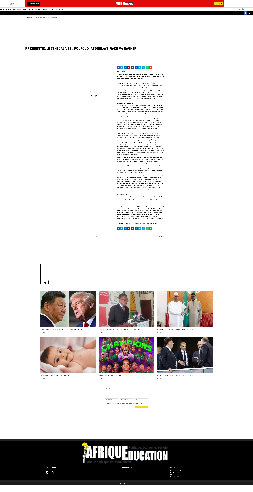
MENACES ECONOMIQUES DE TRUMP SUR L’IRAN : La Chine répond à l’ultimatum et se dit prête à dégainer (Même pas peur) (66, 329)
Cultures (19, 9)
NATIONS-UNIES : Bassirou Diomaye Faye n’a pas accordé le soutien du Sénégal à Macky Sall (176, 329)
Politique (2, 9)
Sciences (51, 9)
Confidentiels (30, 9)
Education (24, 9)
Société (55, 9)
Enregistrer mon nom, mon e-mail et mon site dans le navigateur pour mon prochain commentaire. (124, 403)
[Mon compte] (237, 3)
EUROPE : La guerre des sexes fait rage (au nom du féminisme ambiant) (55, 375)
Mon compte (237, 4)
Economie (7, 9)
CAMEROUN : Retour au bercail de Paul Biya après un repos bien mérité (113, 375)
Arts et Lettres (13, 9)
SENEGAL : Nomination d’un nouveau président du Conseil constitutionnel (91, 13)
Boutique (64, 9)
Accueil (26, 17)
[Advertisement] (126, 29)
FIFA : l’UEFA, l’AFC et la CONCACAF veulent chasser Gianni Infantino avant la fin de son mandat (177, 375)
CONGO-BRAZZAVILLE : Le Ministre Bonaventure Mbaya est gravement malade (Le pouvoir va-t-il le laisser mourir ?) (122, 329)
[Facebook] (245, 13)
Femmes (35, 9)
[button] (33, 4)
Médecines (46, 9)
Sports (59, 9)
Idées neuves (41, 9)
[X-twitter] (249, 13)
